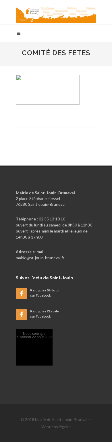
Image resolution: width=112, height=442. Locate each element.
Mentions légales (56, 426)
